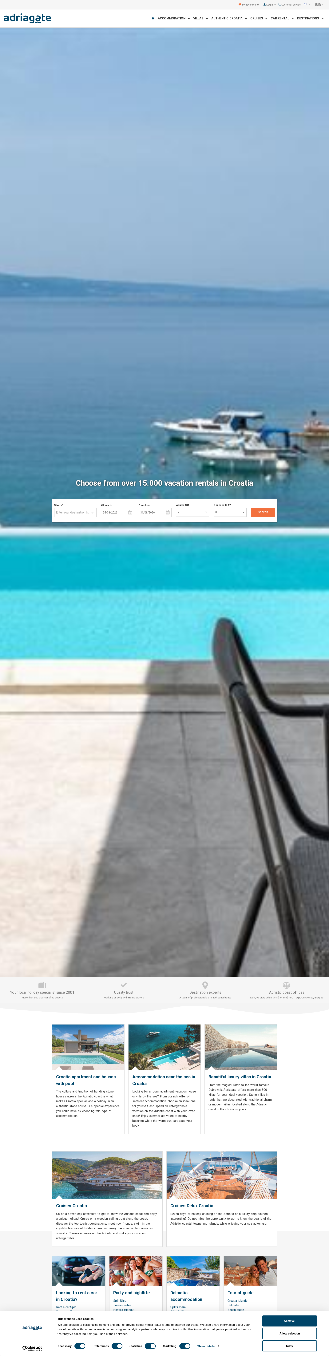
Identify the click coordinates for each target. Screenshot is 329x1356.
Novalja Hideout (123, 1310)
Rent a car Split (66, 1307)
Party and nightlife (131, 1292)
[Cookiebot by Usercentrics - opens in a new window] (32, 1348)
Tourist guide (241, 1292)
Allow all (289, 1320)
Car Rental (281, 18)
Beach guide (236, 1310)
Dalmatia (233, 1305)
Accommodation (173, 18)
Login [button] (269, 4)
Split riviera (178, 1307)
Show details (206, 1346)
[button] (307, 4)
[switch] (117, 1346)
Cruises (257, 18)
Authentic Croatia (228, 18)
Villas (199, 18)
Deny (289, 1345)
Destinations (309, 18)
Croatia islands (238, 1300)
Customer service (291, 4)
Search (263, 512)
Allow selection (289, 1333)
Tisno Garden (122, 1305)
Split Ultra (119, 1300)
